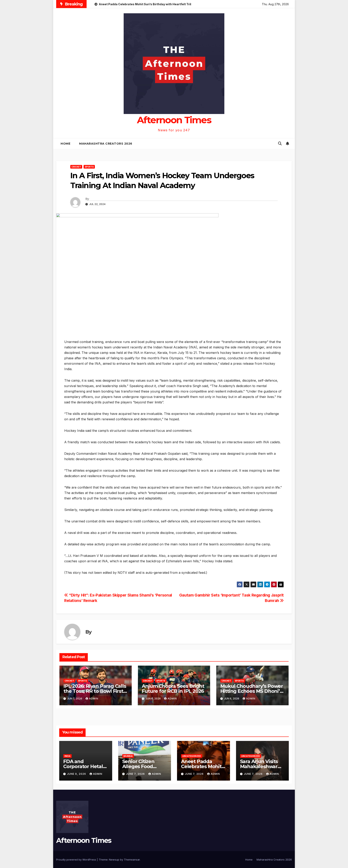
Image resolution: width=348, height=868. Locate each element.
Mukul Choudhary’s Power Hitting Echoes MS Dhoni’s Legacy (251, 691)
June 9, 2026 (77, 773)
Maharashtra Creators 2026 (105, 143)
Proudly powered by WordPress (76, 859)
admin (93, 698)
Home (65, 143)
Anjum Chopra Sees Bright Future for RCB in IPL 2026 (173, 688)
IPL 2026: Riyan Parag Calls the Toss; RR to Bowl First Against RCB (94, 691)
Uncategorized (191, 756)
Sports (89, 167)
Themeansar (132, 859)
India (67, 756)
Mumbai (128, 756)
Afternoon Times (174, 120)
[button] (280, 143)
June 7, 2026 (136, 773)
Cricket (76, 167)
